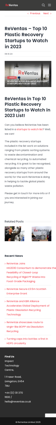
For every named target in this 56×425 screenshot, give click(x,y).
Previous (35, 13)
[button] (7, 233)
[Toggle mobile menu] (49, 5)
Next (46, 13)
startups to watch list (30, 129)
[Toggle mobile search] (43, 5)
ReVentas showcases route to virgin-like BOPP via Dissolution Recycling (25, 326)
